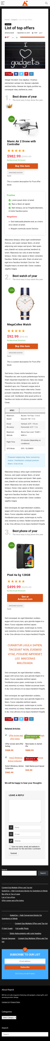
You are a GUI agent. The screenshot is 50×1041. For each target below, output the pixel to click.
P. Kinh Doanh (7, 928)
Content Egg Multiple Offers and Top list (17, 888)
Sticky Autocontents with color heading (25, 933)
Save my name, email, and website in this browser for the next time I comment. (25, 848)
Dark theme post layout (34, 766)
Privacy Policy (15, 1002)
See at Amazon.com (25, 597)
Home (7, 20)
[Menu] (3, 3)
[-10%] (25, 116)
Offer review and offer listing (13, 901)
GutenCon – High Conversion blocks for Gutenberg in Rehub (25, 891)
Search (4, 870)
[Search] (46, 3)
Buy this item (22, 166)
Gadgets (14, 20)
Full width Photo (22, 928)
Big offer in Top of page (11, 894)
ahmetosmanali (9, 33)
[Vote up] (16, 37)
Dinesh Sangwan (8, 938)
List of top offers (8, 897)
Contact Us (6, 1002)
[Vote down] (12, 37)
